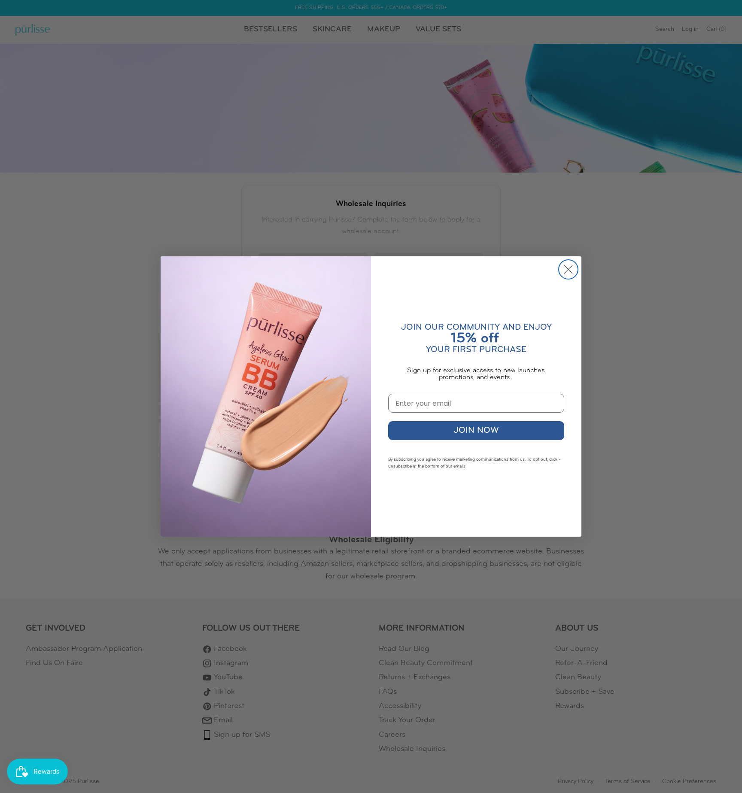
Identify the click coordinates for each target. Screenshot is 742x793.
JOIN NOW (476, 430)
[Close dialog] (568, 269)
